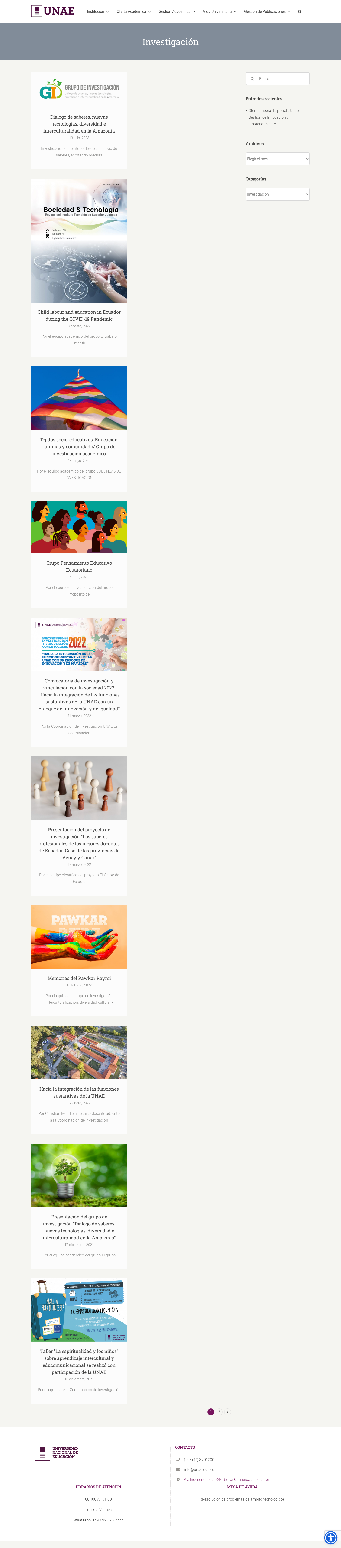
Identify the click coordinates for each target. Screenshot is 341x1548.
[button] (300, 11)
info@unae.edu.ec (199, 1469)
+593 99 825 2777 (98, 1520)
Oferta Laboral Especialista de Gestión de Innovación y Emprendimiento (273, 117)
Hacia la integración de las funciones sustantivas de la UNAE (79, 1045)
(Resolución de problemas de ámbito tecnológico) (242, 1499)
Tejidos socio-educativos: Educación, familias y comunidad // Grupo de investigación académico (79, 388)
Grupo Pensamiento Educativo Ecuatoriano (79, 523)
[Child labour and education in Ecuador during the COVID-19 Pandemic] (79, 241)
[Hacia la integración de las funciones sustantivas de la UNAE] (79, 1052)
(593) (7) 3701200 (199, 1460)
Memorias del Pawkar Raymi (79, 932)
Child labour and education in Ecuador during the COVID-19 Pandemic (79, 233)
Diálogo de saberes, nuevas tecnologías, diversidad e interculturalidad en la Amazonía (79, 79)
